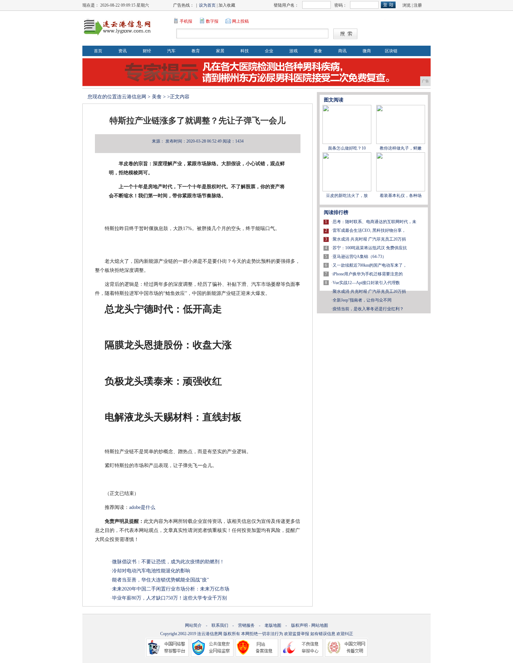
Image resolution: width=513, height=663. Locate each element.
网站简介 (193, 625)
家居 (220, 50)
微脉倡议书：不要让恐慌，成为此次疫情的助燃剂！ (168, 561)
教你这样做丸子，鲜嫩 (401, 148)
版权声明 (299, 625)
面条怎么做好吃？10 (347, 148)
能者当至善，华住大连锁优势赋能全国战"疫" (160, 579)
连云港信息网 (131, 96)
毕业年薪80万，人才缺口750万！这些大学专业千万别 (169, 598)
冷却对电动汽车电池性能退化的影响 (151, 570)
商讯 (342, 50)
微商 (367, 50)
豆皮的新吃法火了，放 (347, 195)
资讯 (122, 50)
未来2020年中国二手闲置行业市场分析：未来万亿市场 (170, 589)
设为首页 (207, 5)
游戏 (293, 50)
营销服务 (246, 625)
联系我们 (219, 625)
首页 (98, 50)
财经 (147, 50)
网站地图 (319, 625)
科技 (244, 50)
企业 (269, 50)
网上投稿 (240, 21)
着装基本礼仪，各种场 (401, 195)
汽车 (171, 50)
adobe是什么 (142, 507)
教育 (196, 50)
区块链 (391, 50)
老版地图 (273, 625)
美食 (318, 50)
